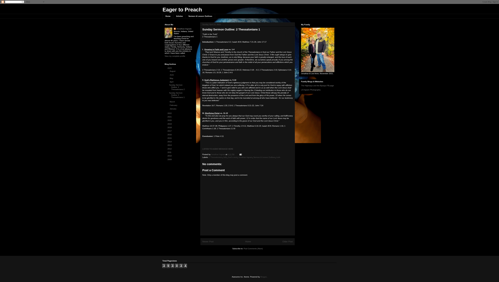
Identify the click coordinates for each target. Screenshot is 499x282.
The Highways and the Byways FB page (317, 86)
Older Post (287, 241)
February (174, 105)
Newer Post (208, 241)
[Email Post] (240, 154)
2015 (170, 138)
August (173, 71)
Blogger (263, 277)
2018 (170, 127)
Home (167, 16)
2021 (170, 117)
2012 (170, 149)
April (172, 82)
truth (278, 157)
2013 (170, 145)
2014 (170, 142)
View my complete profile (175, 56)
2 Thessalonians (215, 157)
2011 (170, 152)
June (172, 75)
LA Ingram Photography (311, 90)
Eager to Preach (182, 9)
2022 (170, 113)
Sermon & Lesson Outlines (200, 16)
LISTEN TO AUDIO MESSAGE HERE (217, 149)
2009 (170, 159)
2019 (170, 124)
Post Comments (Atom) (253, 249)
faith (225, 157)
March (172, 102)
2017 (170, 131)
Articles (179, 16)
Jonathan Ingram (245, 157)
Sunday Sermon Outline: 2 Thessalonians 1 (177, 95)
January (173, 109)
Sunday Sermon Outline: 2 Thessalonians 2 (177, 87)
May (172, 78)
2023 (170, 68)
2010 (170, 156)
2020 (170, 120)
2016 (170, 135)
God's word (232, 157)
